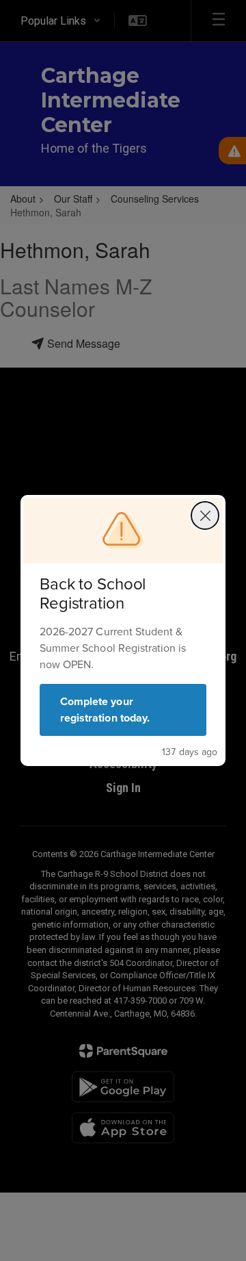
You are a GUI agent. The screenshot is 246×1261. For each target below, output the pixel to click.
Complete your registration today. (105, 709)
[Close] (205, 515)
